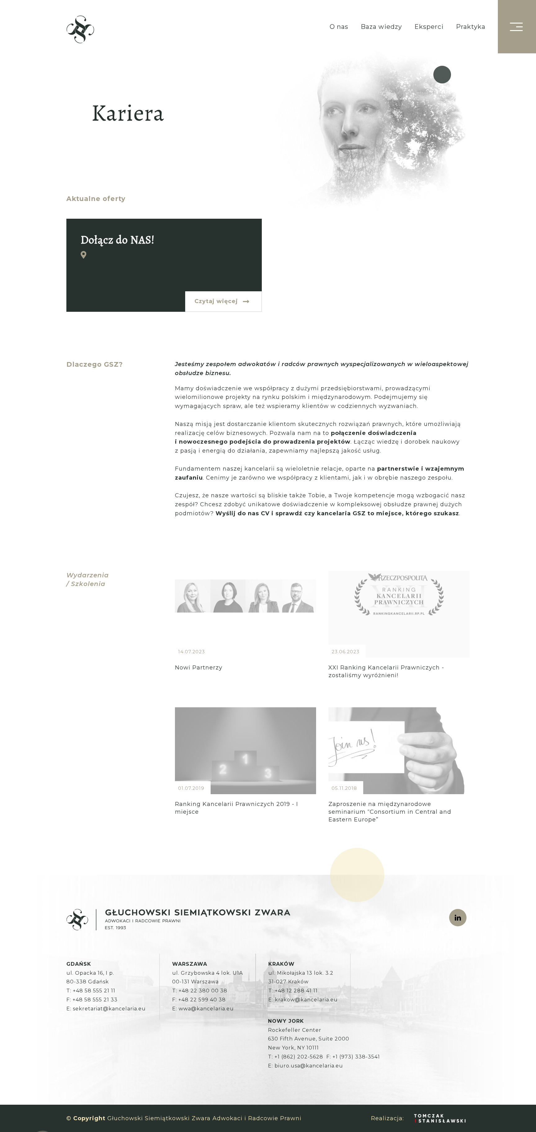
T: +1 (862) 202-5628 (295, 1057)
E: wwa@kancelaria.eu (203, 1009)
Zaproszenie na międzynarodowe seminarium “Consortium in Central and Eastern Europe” (399, 772)
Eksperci (429, 26)
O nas (339, 26)
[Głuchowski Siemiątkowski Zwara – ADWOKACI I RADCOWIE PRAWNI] (80, 30)
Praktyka (470, 26)
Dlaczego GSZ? (94, 364)
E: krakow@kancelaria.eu (303, 1000)
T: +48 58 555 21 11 (90, 991)
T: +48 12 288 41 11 (293, 991)
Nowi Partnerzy (245, 636)
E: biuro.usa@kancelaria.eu (305, 1066)
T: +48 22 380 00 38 (199, 991)
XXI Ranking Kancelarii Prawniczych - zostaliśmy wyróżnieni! (399, 636)
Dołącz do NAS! (164, 265)
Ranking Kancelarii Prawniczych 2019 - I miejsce (245, 772)
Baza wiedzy (381, 26)
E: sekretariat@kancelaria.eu (106, 1009)
